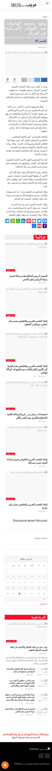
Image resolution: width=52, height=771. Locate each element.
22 (35, 283)
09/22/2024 (29, 689)
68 (22, 703)
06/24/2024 (42, 376)
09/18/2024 (29, 703)
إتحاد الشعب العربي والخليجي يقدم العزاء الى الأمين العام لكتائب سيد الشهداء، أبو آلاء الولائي (26, 369)
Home (45, 17)
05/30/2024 (42, 466)
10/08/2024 (29, 675)
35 (35, 654)
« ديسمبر (43, 604)
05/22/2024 (42, 511)
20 (35, 376)
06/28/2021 (42, 47)
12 (22, 689)
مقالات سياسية (11, 641)
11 (22, 675)
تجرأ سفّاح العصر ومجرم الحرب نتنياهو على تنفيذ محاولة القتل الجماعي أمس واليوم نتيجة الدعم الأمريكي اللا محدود (20, 697)
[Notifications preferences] (5, 765)
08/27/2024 (42, 283)
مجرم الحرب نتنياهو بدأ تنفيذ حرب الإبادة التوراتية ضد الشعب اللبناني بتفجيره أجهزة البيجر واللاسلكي (22, 683)
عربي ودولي (10, 270)
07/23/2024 (42, 328)
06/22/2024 (42, 421)
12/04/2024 (42, 654)
